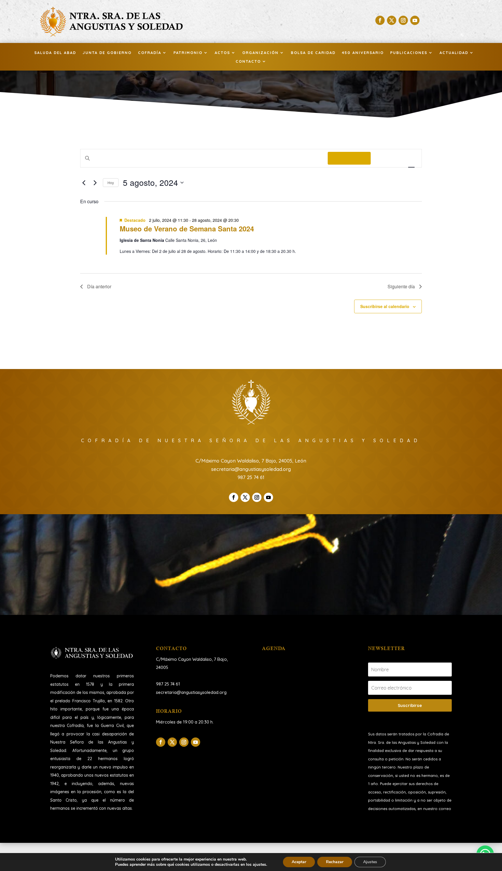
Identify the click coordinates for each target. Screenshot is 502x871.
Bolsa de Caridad (313, 53)
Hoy (110, 182)
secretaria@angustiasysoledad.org (251, 469)
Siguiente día (401, 286)
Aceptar (299, 862)
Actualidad (454, 53)
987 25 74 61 (251, 477)
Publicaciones (408, 53)
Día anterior (99, 286)
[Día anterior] (83, 182)
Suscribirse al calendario (384, 306)
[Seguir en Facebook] (380, 20)
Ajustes (370, 862)
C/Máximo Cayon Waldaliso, (184, 659)
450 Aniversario (363, 53)
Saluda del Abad (55, 53)
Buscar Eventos (349, 158)
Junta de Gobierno (107, 53)
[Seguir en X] (391, 20)
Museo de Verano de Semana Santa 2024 (187, 228)
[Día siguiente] (95, 182)
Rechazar (334, 862)
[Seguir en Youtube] (414, 20)
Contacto (248, 61)
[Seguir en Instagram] (403, 20)
